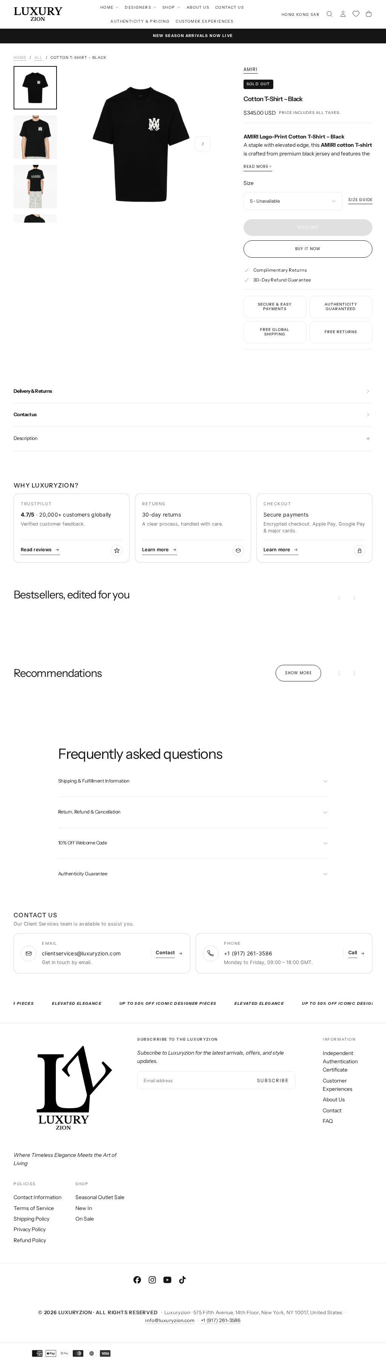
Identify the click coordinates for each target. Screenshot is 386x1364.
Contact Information (37, 1197)
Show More (298, 673)
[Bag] (368, 15)
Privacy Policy (30, 1229)
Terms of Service (34, 1208)
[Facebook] (137, 1279)
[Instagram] (152, 1279)
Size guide (360, 200)
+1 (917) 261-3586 (220, 1320)
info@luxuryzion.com (170, 1320)
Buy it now (307, 249)
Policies (25, 1183)
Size (249, 183)
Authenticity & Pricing (140, 21)
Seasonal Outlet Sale (99, 1197)
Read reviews (36, 549)
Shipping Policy (31, 1218)
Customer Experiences (204, 21)
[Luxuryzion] (66, 1088)
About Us (198, 7)
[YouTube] (167, 1279)
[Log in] (343, 15)
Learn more (155, 549)
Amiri (251, 69)
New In (83, 1208)
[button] (301, 14)
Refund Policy (30, 1240)
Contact (332, 1110)
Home (107, 7)
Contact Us (229, 7)
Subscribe (273, 1080)
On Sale (84, 1218)
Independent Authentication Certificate (340, 1061)
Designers (138, 7)
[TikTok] (182, 1279)
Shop (168, 7)
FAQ (328, 1121)
